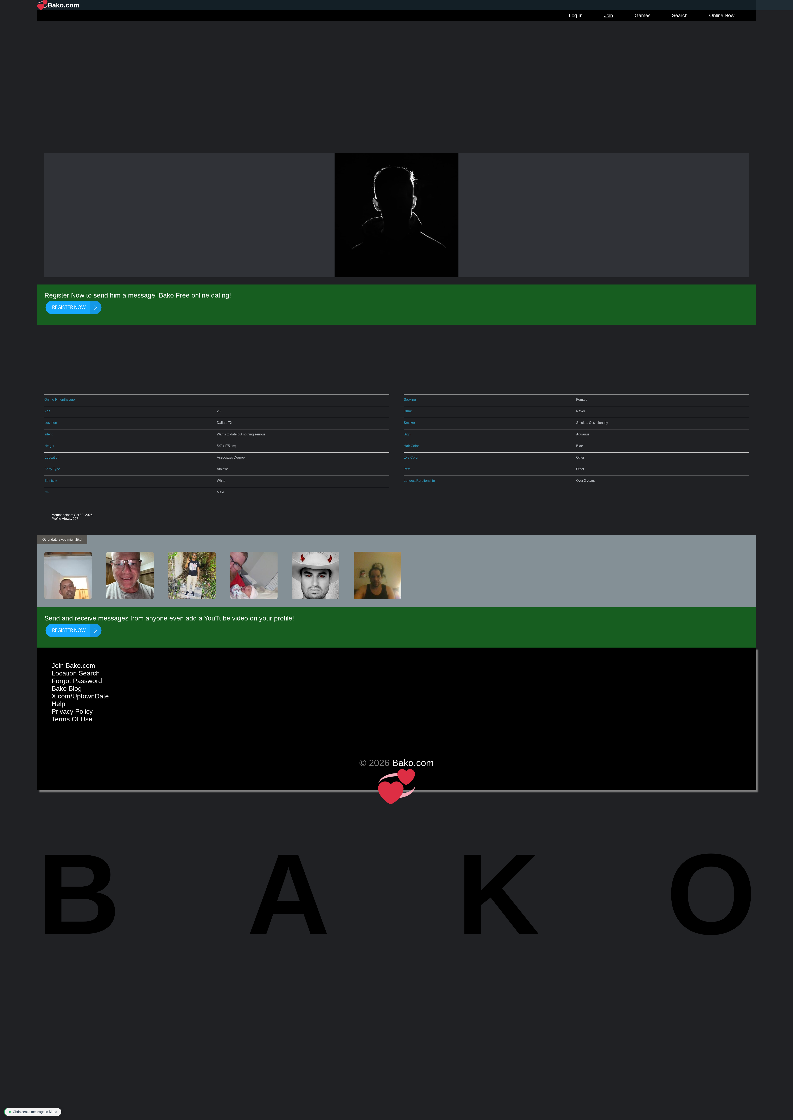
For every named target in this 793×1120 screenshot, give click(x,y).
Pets (407, 469)
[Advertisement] (396, 50)
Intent (48, 434)
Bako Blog (67, 688)
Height (49, 446)
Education (51, 457)
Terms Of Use (72, 719)
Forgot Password (77, 681)
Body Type (52, 469)
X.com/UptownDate (80, 696)
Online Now (721, 15)
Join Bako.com (73, 665)
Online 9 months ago (59, 399)
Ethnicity (50, 480)
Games (643, 15)
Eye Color (411, 457)
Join (608, 15)
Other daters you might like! (62, 539)
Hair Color (411, 446)
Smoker (409, 422)
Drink (408, 411)
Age (47, 411)
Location (50, 422)
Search (679, 15)
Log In (576, 15)
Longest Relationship (419, 480)
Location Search (76, 673)
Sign (407, 434)
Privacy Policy (72, 711)
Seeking (410, 399)
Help (58, 704)
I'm (46, 492)
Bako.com (413, 763)
